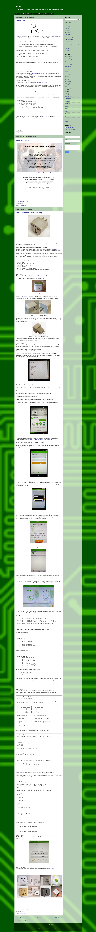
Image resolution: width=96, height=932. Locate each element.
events (66, 69)
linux (66, 86)
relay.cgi (34, 772)
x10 (65, 118)
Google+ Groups (50, 868)
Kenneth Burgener (41, 928)
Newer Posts (20, 918)
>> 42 (23, 13)
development (68, 64)
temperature (67, 114)
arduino (66, 58)
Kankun (20, 243)
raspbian (67, 103)
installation (67, 81)
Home (39, 918)
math (66, 91)
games (66, 71)
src (44, 278)
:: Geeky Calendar (38, 13)
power (66, 94)
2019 (67, 26)
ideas (66, 79)
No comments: (21, 128)
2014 (67, 48)
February (70, 37)
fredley (22, 37)
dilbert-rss (56, 36)
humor (66, 78)
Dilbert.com (18, 36)
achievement (68, 56)
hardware (67, 74)
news (66, 93)
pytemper (67, 98)
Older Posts (58, 918)
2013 (67, 50)
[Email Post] (27, 128)
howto (66, 76)
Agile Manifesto (22, 140)
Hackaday (55, 249)
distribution (67, 66)
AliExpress (39, 275)
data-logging (67, 63)
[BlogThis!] (18, 131)
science (66, 108)
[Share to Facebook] (20, 131)
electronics (67, 68)
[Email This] (16, 131)
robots (66, 106)
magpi (66, 89)
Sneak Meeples (70, 127)
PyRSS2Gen (42, 73)
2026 (67, 25)
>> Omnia (29, 13)
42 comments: (21, 909)
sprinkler (67, 113)
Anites (17, 6)
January (69, 39)
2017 (67, 30)
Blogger (56, 928)
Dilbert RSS (20, 21)
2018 (67, 28)
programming (23, 132)
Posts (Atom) (25, 920)
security (66, 111)
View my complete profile (70, 129)
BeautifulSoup (34, 73)
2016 (67, 32)
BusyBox (41, 252)
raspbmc (67, 104)
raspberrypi (67, 101)
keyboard (67, 83)
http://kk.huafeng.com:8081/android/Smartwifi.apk (41, 439)
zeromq (66, 121)
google (66, 73)
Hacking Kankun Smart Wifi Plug (29, 213)
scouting (67, 109)
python (66, 99)
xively (66, 119)
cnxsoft (17, 772)
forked (43, 116)
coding (66, 61)
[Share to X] (19, 131)
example (18, 298)
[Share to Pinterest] (22, 131)
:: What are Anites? (49, 13)
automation (22, 913)
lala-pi (66, 84)
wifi (65, 116)
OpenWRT (23, 252)
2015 (67, 34)
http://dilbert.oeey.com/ (42, 82)
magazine (67, 88)
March (69, 35)
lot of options (24, 296)
